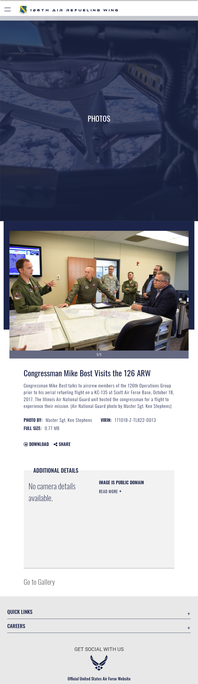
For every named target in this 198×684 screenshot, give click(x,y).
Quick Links (19, 611)
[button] (8, 10)
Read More (109, 491)
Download (38, 444)
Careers (16, 626)
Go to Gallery (39, 581)
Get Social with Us (99, 649)
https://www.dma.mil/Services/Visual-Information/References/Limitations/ (128, 559)
